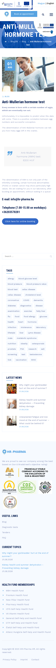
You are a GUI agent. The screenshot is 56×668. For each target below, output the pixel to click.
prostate (12, 349)
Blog (7, 96)
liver (22, 333)
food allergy (29, 316)
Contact (35, 659)
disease (39, 306)
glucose (43, 316)
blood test (13, 289)
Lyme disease (34, 333)
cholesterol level (33, 295)
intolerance (26, 327)
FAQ (4, 538)
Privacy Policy (9, 659)
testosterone (36, 354)
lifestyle (11, 333)
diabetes (12, 306)
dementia (38, 300)
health (11, 322)
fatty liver (40, 311)
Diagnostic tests (10, 527)
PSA (22, 349)
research (32, 349)
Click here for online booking (20, 221)
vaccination (21, 360)
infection (12, 327)
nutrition (12, 343)
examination (14, 311)
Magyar (41, 3)
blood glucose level (27, 278)
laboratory (41, 327)
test (23, 354)
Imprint (24, 659)
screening (12, 354)
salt (42, 349)
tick (9, 360)
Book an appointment (24, 14)
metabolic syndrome (26, 338)
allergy (11, 278)
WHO (33, 360)
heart (20, 322)
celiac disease (28, 289)
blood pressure (15, 284)
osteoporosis (38, 343)
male (10, 338)
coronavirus (13, 300)
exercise (28, 311)
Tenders (6, 532)
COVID (26, 300)
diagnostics (25, 306)
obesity (24, 343)
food (17, 316)
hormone (32, 322)
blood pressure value (36, 284)
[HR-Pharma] (7, 14)
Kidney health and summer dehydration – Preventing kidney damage (32, 403)
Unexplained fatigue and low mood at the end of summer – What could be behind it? (34, 420)
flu (9, 316)
